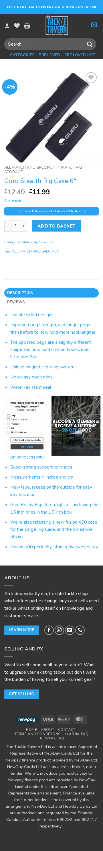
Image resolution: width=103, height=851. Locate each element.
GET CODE (27, 446)
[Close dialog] (97, 399)
